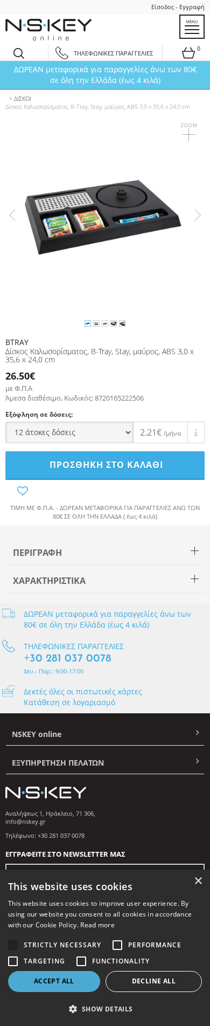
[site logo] (48, 29)
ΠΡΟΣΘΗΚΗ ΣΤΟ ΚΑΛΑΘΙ (106, 465)
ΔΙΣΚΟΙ (22, 98)
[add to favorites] (105, 491)
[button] (105, 1008)
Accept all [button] (54, 981)
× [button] (198, 881)
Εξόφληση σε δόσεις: (39, 414)
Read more (97, 924)
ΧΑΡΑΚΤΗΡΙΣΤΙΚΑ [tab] (49, 581)
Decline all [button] (154, 981)
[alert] (105, 948)
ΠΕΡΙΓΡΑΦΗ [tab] (37, 553)
